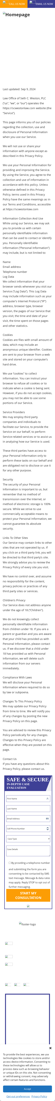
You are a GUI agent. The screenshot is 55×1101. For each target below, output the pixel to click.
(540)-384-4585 (23, 958)
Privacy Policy (39, 1096)
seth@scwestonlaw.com (28, 966)
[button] (50, 1048)
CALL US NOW (17, 4)
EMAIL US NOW (44, 4)
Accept (27, 1088)
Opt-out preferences (18, 1096)
